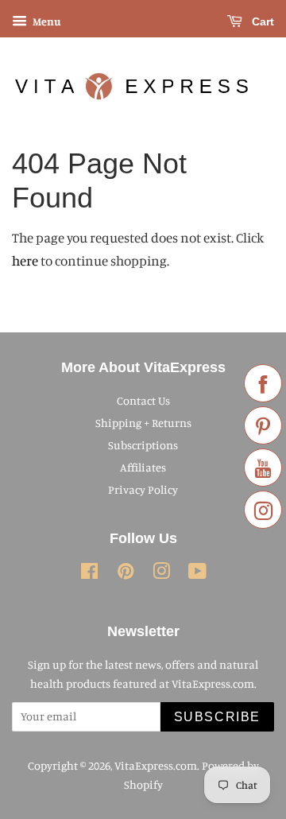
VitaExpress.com (155, 765)
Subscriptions (143, 445)
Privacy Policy (143, 489)
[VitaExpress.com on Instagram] (161, 573)
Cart (261, 21)
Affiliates (143, 467)
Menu (46, 21)
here (25, 260)
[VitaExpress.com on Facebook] (89, 573)
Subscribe (217, 717)
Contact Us (143, 400)
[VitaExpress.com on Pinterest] (125, 573)
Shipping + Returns (143, 422)
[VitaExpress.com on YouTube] (197, 573)
